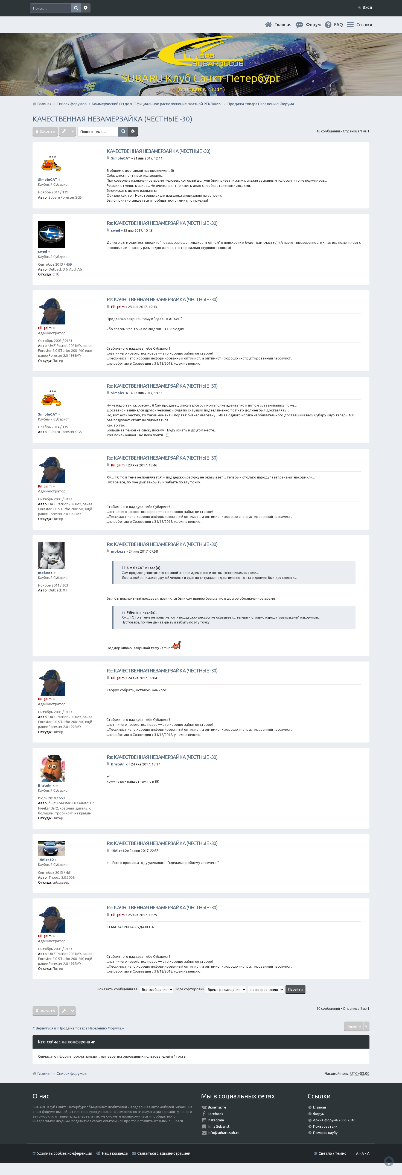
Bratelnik (46, 785)
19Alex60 (45, 859)
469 (69, 264)
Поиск (76, 8)
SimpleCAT (47, 179)
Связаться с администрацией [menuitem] (163, 1153)
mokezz (45, 573)
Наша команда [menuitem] (115, 1153)
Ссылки (364, 24)
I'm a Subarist (218, 1126)
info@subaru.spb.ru (223, 1133)
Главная (287, 24)
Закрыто (47, 131)
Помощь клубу (325, 1133)
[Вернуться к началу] (389, 1161)
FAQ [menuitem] (343, 24)
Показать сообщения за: (118, 989)
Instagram (216, 1120)
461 (69, 872)
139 (65, 192)
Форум (319, 1114)
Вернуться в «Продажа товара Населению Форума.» (80, 1028)
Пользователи (325, 1126)
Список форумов (72, 1073)
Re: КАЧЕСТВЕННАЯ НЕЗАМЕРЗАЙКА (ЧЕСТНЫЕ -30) (162, 223)
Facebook (215, 1114)
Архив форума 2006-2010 (334, 1120)
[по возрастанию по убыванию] (266, 989)
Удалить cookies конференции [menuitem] (64, 1153)
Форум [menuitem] (317, 24)
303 (65, 585)
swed (42, 251)
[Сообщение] (108, 158)
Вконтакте (217, 1107)
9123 (68, 341)
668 (62, 798)
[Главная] (201, 63)
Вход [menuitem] (367, 7)
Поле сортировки (190, 989)
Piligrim (45, 328)
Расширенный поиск (86, 8)
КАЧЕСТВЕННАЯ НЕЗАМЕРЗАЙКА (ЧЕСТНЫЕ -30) (113, 119)
